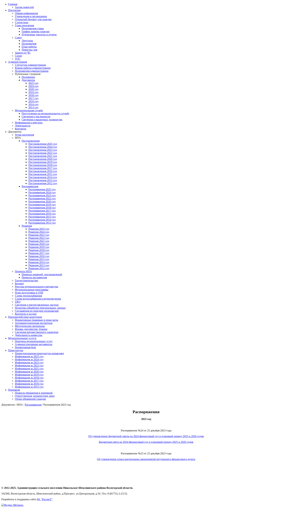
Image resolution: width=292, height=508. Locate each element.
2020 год (33, 89)
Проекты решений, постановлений (42, 274)
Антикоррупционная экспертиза (33, 323)
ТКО (17, 301)
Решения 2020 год (38, 244)
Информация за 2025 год (29, 356)
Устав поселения (24, 134)
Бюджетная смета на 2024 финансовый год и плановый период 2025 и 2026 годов (146, 442)
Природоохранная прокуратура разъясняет (39, 353)
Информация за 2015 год (29, 386)
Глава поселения (24, 25)
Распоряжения (30, 186)
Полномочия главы (33, 28)
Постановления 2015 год (42, 174)
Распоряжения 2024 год (42, 192)
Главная (12, 4)
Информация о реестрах (29, 122)
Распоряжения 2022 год (42, 198)
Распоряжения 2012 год (42, 222)
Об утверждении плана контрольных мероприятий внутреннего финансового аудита (146, 459)
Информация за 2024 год (29, 359)
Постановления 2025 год (42, 143)
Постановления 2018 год (42, 165)
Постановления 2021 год (42, 156)
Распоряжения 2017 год (42, 210)
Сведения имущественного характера (36, 332)
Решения (27, 225)
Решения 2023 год (38, 235)
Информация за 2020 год (29, 371)
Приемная (14, 389)
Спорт (18, 55)
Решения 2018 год (38, 250)
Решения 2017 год (38, 253)
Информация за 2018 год (29, 377)
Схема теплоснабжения (28, 295)
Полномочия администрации (31, 71)
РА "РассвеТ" (45, 499)
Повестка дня (29, 49)
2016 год (33, 101)
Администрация (17, 61)
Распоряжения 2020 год (42, 201)
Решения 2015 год (38, 259)
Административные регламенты (33, 344)
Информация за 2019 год (29, 374)
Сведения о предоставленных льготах (37, 304)
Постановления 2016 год (42, 171)
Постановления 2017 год (42, 168)
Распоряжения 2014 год (42, 219)
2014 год (33, 104)
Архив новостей (24, 7)
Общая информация (26, 13)
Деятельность (22, 125)
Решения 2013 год (38, 265)
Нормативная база (25, 347)
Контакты (20, 128)
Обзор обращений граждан (30, 398)
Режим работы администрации (33, 67)
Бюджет (19, 283)
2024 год (33, 86)
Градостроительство (26, 280)
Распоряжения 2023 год (42, 195)
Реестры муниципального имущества (36, 286)
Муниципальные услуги (22, 338)
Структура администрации (30, 64)
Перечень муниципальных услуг (34, 341)
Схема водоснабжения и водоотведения (38, 298)
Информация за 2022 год (29, 365)
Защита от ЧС (23, 52)
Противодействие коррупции (25, 316)
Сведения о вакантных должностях (42, 119)
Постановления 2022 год (42, 153)
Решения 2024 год (38, 231)
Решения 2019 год (38, 247)
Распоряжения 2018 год (42, 207)
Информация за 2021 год (29, 368)
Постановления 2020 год (42, 159)
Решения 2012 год (38, 268)
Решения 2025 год (38, 228)
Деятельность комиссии (28, 335)
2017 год (33, 98)
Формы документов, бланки (31, 329)
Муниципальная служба (29, 110)
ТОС (17, 58)
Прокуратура (15, 350)
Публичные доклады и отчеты (39, 34)
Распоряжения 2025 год (42, 189)
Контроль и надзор (25, 313)
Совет (18, 37)
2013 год (33, 107)
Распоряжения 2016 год (42, 213)
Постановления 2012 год (42, 183)
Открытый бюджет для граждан (33, 19)
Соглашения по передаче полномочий (37, 310)
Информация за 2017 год (29, 380)
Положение (28, 77)
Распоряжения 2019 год (42, 204)
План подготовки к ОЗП (29, 292)
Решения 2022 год (38, 238)
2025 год (33, 83)
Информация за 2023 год (29, 362)
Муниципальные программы (31, 289)
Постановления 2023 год (42, 149)
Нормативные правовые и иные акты (36, 320)
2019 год (33, 92)
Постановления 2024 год (42, 146)
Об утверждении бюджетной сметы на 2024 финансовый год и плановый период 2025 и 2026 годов (146, 436)
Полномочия (29, 43)
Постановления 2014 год (42, 177)
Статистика (21, 22)
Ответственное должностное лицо (35, 395)
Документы (28, 80)
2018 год (33, 95)
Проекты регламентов (34, 277)
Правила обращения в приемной (34, 392)
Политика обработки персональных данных (40, 307)
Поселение (14, 10)
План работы (29, 46)
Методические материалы (30, 326)
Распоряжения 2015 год (42, 216)
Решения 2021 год (38, 241)
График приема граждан (36, 31)
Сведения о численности (36, 116)
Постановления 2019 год (42, 162)
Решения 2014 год (38, 262)
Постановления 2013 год (42, 180)
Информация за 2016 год (29, 383)
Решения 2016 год (38, 256)
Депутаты (27, 40)
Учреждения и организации (31, 16)
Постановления (31, 140)
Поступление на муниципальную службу (45, 113)
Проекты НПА (23, 271)
